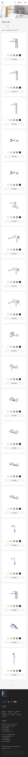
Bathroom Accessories (5, 714)
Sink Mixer (10, 713)
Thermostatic (18, 711)
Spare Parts (15, 713)
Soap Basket (13, 714)
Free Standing (4, 716)
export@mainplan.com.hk (8, 731)
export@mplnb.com (7, 741)
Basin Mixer (4, 711)
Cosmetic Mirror (19, 714)
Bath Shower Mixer (11, 711)
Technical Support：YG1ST (6, 748)
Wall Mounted (4, 713)
